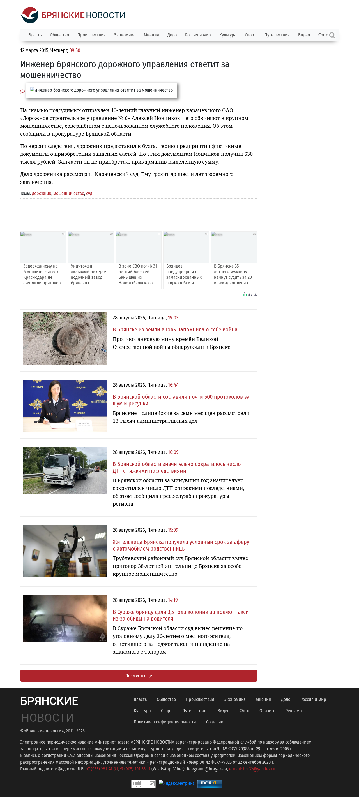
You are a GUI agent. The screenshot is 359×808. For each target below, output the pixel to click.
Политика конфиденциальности (165, 722)
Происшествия (91, 35)
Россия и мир (198, 35)
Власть (35, 35)
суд (89, 193)
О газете (267, 710)
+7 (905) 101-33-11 (135, 769)
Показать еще (138, 675)
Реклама (294, 710)
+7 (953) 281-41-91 (102, 769)
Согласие (214, 722)
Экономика (124, 35)
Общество (59, 35)
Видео (304, 35)
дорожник (41, 193)
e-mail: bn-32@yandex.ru (252, 769)
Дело (172, 35)
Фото (244, 710)
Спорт (250, 35)
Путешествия (277, 35)
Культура (227, 35)
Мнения (151, 35)
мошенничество (68, 193)
